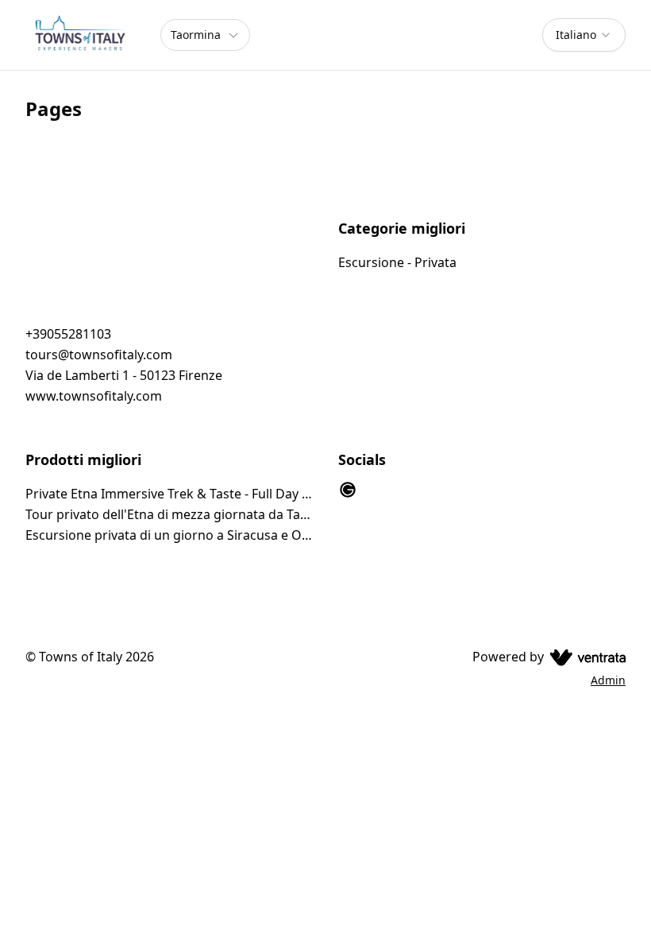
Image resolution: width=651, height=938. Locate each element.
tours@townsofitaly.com (98, 354)
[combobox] (584, 35)
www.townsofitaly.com (93, 396)
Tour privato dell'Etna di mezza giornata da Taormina (169, 514)
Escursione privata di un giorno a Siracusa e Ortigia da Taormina (169, 535)
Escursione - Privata (397, 262)
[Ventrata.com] (585, 656)
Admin (608, 680)
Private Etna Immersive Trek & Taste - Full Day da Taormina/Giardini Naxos (169, 493)
